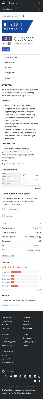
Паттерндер (27, 328)
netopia (9, 216)
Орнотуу (7, 68)
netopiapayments (26, 44)
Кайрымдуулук (29, 342)
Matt (5, 355)
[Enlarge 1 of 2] (18, 176)
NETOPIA (37, 250)
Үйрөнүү (5, 335)
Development (9, 73)
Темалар (25, 321)
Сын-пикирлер (9, 62)
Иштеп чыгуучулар (9, 342)
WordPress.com (9, 352)
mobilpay (30, 250)
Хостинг (5, 324)
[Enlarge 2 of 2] (38, 176)
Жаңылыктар (7, 321)
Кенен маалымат (10, 57)
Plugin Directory (7, 9)
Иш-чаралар (27, 338)
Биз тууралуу (7, 317)
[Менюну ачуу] (40, 3)
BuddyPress (7, 362)
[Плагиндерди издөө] (23, 16)
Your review (6, 290)
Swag (25, 345)
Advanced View (8, 256)
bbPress (6, 359)
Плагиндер (26, 324)
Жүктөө (6, 49)
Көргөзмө (26, 317)
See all (38, 290)
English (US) (37, 245)
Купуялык (5, 328)
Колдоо (7, 78)
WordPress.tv (8, 345)
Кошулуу (25, 335)
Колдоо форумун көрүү (11, 305)
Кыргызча (10, 372)
